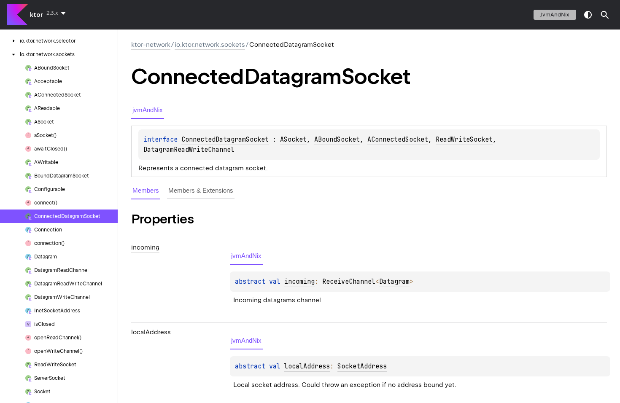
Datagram (394, 281)
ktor (36, 15)
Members (145, 190)
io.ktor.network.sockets (210, 44)
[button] (604, 14)
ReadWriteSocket (464, 139)
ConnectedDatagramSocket (225, 139)
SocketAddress (362, 366)
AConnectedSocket (397, 139)
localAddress (307, 366)
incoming (299, 281)
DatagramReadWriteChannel (189, 149)
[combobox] (57, 13)
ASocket (293, 139)
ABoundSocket (337, 139)
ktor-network (150, 44)
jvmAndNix (554, 14)
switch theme (588, 14)
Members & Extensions (200, 190)
